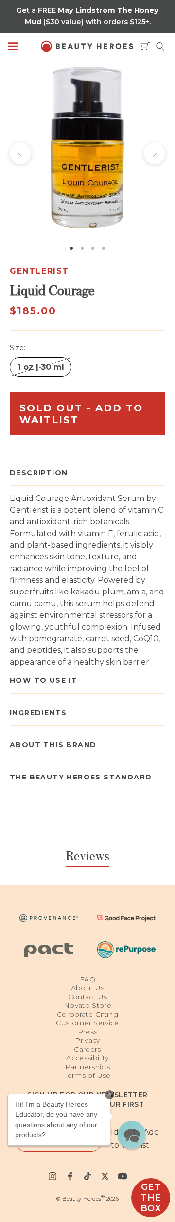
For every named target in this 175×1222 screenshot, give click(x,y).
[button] (132, 1135)
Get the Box (150, 1198)
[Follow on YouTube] (122, 1176)
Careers (87, 1049)
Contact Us (87, 996)
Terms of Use (87, 1075)
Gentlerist (39, 271)
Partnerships (87, 1066)
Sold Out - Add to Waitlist (81, 414)
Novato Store (87, 1005)
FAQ (87, 979)
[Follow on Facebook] (70, 1176)
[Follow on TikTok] (87, 1176)
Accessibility (87, 1058)
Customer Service (87, 1022)
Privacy (87, 1040)
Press (88, 1031)
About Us (88, 987)
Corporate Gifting (87, 1014)
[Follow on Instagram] (52, 1176)
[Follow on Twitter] (105, 1176)
